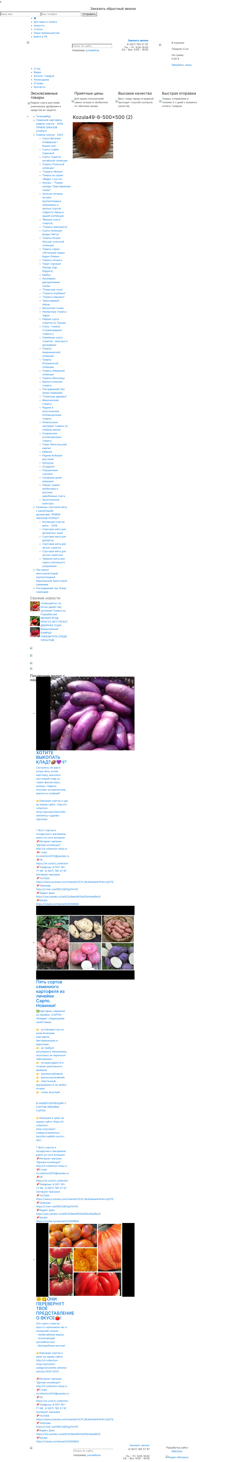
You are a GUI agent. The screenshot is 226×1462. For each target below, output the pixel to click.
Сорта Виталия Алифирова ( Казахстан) (51, 142)
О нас (37, 68)
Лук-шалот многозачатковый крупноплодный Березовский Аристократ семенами (51, 577)
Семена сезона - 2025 (49, 134)
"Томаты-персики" (53, 296)
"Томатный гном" (52, 289)
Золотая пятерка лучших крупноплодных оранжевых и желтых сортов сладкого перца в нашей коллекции (53, 204)
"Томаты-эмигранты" (55, 226)
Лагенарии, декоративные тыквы (51, 282)
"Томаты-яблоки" (52, 171)
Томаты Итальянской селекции (50, 363)
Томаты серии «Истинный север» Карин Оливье (53, 252)
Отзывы (38, 83)
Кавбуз (46, 274)
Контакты (39, 86)
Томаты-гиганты (52, 260)
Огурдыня (48, 466)
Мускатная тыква (52, 308)
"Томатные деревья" (54, 396)
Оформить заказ (182, 64)
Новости (39, 25)
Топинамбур (43, 116)
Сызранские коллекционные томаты (51, 437)
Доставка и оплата (45, 21)
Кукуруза (47, 462)
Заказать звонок (138, 40)
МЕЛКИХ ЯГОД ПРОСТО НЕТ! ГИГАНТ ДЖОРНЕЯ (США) (54, 621)
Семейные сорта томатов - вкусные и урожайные (55, 341)
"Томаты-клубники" (54, 293)
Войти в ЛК (40, 36)
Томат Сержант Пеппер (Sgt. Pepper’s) (51, 267)
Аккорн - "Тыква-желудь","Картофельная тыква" (56, 186)
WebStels (177, 1451)
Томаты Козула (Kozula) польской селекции (53, 241)
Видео (37, 72)
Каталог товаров (44, 75)
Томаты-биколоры (53, 378)
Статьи (38, 29)
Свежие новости (45, 598)
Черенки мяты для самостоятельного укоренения (53, 562)
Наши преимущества (46, 32)
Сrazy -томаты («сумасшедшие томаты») (52, 330)
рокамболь (92, 50)
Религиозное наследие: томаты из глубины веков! (55, 426)
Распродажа (41, 79)
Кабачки (47, 451)
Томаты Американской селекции (51, 352)
